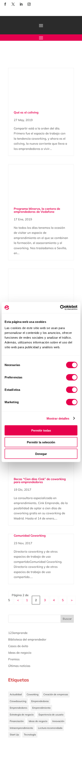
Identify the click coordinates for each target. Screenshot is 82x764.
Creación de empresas (55, 694)
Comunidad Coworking (30, 535)
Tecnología (30, 734)
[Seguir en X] (13, 4)
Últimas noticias (19, 666)
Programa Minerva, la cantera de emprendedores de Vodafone (37, 210)
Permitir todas (41, 430)
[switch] (71, 377)
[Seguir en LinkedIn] (21, 4)
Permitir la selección (41, 442)
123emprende (17, 633)
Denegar (41, 454)
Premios (14, 659)
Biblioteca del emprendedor (27, 639)
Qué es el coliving (26, 112)
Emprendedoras (40, 701)
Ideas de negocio (19, 653)
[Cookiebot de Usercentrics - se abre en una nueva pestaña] (60, 307)
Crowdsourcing (18, 701)
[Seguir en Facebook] (5, 4)
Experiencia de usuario (51, 714)
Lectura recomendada (50, 727)
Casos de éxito (18, 646)
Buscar (67, 619)
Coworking (32, 694)
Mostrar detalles (58, 418)
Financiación (17, 721)
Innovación (58, 721)
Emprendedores (18, 707)
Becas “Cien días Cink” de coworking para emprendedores (40, 480)
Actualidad (16, 694)
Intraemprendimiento (21, 727)
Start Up (14, 734)
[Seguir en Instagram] (29, 4)
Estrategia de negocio (22, 714)
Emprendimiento (41, 707)
